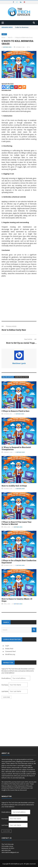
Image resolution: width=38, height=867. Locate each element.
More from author (21, 377)
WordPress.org (10, 654)
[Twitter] (8, 87)
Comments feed (10, 651)
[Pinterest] (16, 87)
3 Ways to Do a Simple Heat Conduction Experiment (19, 561)
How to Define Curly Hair (14, 330)
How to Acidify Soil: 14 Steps (14, 486)
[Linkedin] (12, 87)
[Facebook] (3, 87)
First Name (5, 685)
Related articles (8, 377)
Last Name (5, 691)
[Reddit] (20, 87)
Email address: (6, 678)
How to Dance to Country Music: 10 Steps (17, 600)
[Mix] (24, 87)
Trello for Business (21, 27)
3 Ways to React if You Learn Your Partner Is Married (16, 523)
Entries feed (9, 648)
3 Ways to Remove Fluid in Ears (15, 411)
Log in (7, 646)
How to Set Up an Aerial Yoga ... (21, 343)
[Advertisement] (19, 298)
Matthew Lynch (7, 47)
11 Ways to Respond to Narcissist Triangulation (16, 448)
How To (4, 34)
